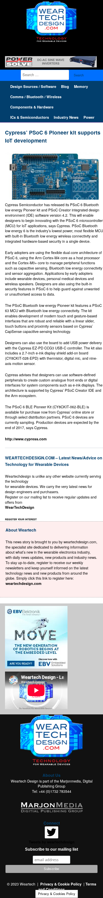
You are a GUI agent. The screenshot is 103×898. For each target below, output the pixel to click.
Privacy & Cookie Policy (61, 883)
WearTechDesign (19, 507)
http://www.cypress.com (26, 438)
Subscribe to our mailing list (51, 849)
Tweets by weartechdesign (51, 841)
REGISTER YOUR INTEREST (21, 519)
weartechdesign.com (24, 583)
